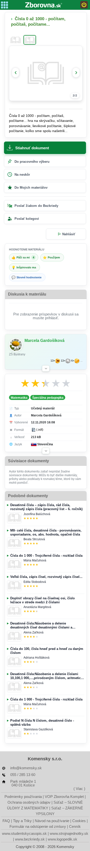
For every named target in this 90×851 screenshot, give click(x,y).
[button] (46, 368)
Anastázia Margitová (37, 607)
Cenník (75, 826)
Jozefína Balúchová (37, 514)
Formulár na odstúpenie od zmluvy (38, 826)
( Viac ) (79, 788)
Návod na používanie (52, 821)
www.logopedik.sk (62, 839)
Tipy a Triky (22, 821)
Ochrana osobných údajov (29, 802)
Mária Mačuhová (35, 560)
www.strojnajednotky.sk (69, 833)
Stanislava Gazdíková (38, 729)
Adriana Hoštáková (37, 657)
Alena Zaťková (34, 632)
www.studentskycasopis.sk (24, 833)
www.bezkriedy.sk (30, 839)
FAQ (6, 821)
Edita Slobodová (35, 582)
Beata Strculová (34, 539)
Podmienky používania (23, 796)
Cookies (79, 821)
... (81, 360)
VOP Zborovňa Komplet (64, 796)
